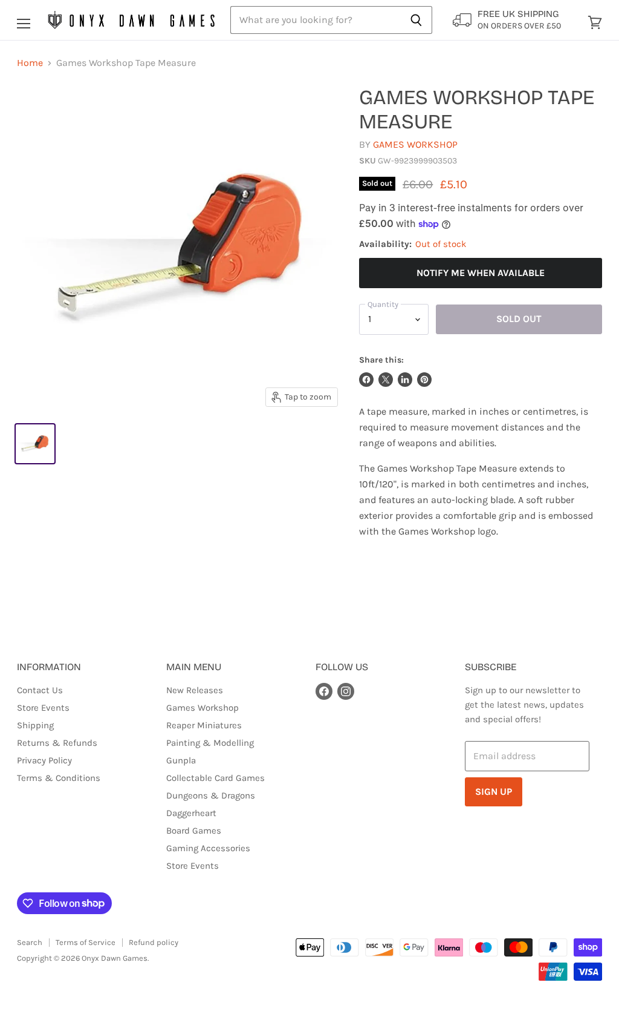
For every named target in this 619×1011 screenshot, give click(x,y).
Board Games (193, 830)
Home (30, 63)
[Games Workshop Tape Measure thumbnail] (35, 443)
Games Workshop (415, 144)
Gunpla (181, 760)
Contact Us (40, 690)
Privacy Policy (44, 760)
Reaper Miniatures (204, 725)
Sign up (493, 791)
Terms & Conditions (58, 777)
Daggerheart (191, 813)
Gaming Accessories (208, 848)
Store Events (43, 707)
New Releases (194, 690)
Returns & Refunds (57, 742)
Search (29, 942)
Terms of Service (85, 942)
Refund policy (153, 942)
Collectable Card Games (215, 777)
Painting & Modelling (210, 742)
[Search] (416, 20)
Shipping (35, 725)
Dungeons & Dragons (210, 795)
